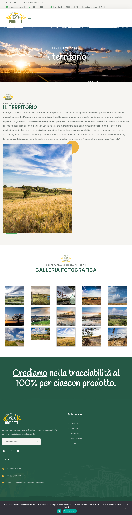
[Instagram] (11, 451)
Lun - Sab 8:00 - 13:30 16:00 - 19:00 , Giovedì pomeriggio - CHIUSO (79, 7)
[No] (125, 509)
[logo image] (16, 18)
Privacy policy (69, 511)
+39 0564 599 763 (39, 7)
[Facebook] (4, 451)
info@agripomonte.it (17, 7)
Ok (59, 511)
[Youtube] (18, 451)
